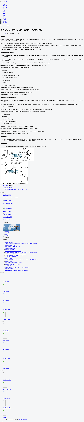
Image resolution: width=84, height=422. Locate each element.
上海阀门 (5, 33)
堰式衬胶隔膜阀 (7, 195)
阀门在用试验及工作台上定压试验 (12, 246)
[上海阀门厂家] (3, 1)
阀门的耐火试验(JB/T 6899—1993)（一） (14, 264)
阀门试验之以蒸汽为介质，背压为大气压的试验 (15, 254)
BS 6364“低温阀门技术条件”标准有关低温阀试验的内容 (17, 267)
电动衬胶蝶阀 (6, 368)
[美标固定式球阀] (7, 214)
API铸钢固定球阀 (7, 217)
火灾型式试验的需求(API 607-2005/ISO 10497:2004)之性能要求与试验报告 (21, 252)
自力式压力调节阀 (7, 380)
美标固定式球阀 (7, 211)
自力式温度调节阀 (7, 389)
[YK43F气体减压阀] (7, 208)
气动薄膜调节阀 (6, 398)
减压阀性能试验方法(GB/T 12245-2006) (13, 262)
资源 (4, 25)
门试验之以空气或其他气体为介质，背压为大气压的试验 (16, 189)
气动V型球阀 (6, 300)
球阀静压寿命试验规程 (10, 248)
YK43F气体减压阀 (8, 203)
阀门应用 (8, 25)
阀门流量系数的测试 (9, 249)
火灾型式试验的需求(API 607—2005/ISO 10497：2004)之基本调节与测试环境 (21, 259)
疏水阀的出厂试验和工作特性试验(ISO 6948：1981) (16, 270)
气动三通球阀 (6, 291)
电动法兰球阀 (6, 331)
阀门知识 (7, 234)
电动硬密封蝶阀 (6, 358)
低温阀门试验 (8, 265)
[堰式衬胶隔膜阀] (7, 200)
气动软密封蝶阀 (6, 319)
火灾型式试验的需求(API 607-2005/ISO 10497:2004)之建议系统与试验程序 (21, 243)
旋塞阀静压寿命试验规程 (10, 256)
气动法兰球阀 (6, 281)
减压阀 (4, 417)
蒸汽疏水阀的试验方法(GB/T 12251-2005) (14, 255)
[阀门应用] (11, 230)
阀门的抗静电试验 (9, 242)
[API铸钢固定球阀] (7, 219)
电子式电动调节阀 (7, 408)
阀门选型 (7, 235)
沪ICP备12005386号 (23, 419)
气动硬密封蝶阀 (6, 309)
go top (1, 420)
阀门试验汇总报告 (9, 268)
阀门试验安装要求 (8, 188)
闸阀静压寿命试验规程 (10, 245)
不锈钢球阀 (5, 185)
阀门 (1, 25)
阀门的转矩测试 (8, 261)
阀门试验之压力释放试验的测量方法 (13, 251)
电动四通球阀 (6, 340)
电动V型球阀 (6, 349)
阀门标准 (7, 232)
